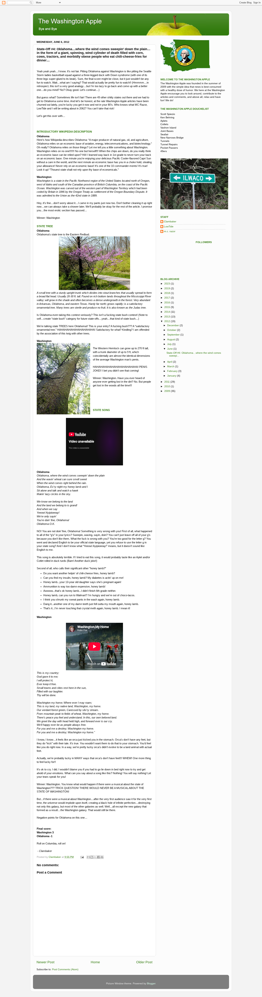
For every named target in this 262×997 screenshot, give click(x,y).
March (171, 366)
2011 (167, 381)
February (172, 371)
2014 (167, 312)
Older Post (144, 962)
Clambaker (170, 221)
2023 (167, 283)
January (172, 375)
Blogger (151, 983)
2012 (167, 321)
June (170, 348)
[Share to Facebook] (98, 857)
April (170, 361)
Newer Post (45, 962)
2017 (167, 297)
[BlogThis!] (92, 857)
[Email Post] (81, 857)
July (169, 344)
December (173, 325)
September (173, 334)
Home (95, 962)
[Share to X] (95, 857)
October (172, 330)
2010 (167, 386)
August (171, 339)
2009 (167, 391)
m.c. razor (169, 231)
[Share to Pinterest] (102, 857)
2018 (167, 293)
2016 (167, 302)
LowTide (168, 226)
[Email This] (88, 857)
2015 (167, 307)
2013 (167, 316)
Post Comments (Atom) (65, 969)
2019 (167, 288)
